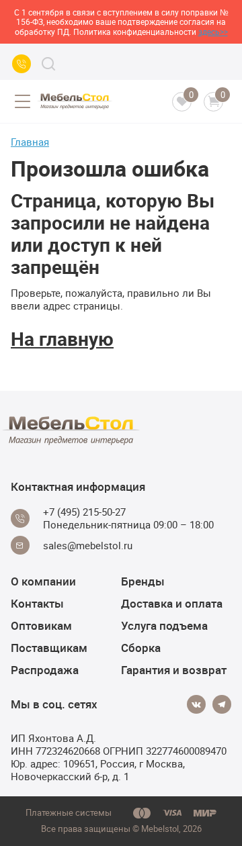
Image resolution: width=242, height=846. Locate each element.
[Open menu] (22, 101)
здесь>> (213, 31)
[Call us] (21, 63)
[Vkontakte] (196, 704)
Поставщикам (49, 647)
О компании (43, 581)
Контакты (37, 603)
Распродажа (45, 669)
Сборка (141, 647)
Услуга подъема (164, 625)
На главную (62, 338)
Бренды (143, 581)
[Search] (48, 63)
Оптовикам (41, 625)
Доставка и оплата (172, 603)
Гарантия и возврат (174, 669)
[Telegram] (221, 704)
